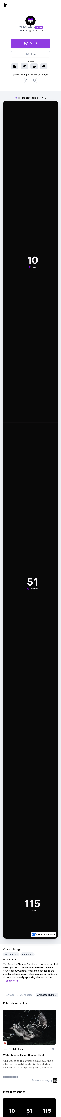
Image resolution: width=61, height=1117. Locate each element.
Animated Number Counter (47, 995)
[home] (5, 5)
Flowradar (9, 995)
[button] (55, 5)
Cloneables (26, 995)
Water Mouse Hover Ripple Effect (23, 1055)
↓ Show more (10, 980)
